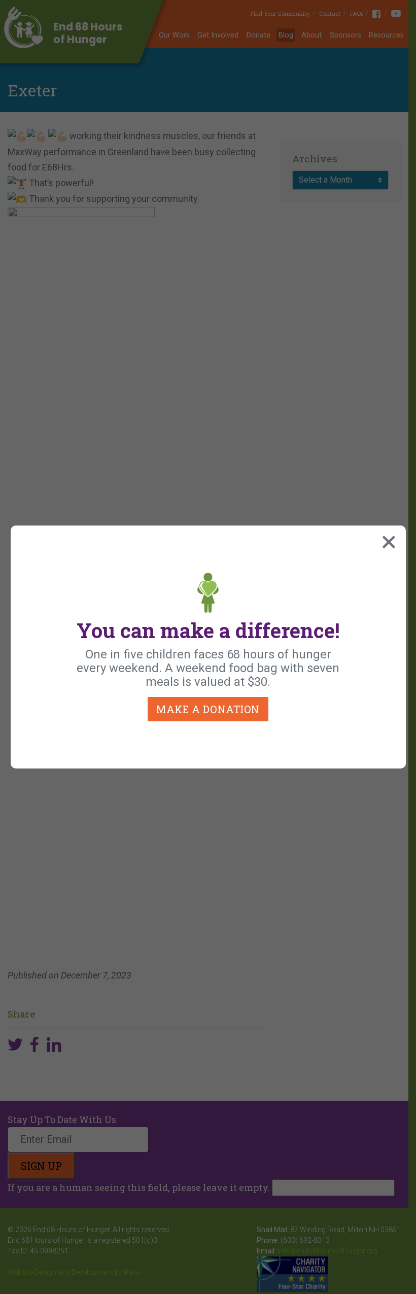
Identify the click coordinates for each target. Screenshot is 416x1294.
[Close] (386, 539)
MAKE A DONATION (208, 709)
